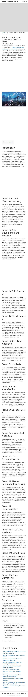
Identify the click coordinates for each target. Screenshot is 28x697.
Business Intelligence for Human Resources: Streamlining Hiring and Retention (12, 671)
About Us (17, 693)
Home (3, 32)
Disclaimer (12, 693)
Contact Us (23, 693)
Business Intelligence (9, 641)
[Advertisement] (14, 17)
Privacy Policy (5, 693)
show (11, 142)
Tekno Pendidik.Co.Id (9, 1)
